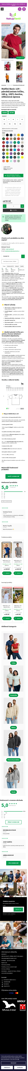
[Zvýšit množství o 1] (22, 206)
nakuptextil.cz (7, 986)
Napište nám (4, 963)
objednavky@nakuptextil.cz (12, 251)
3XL (10, 124)
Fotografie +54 (20, 57)
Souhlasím (20, 1067)
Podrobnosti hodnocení (18, 85)
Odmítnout (7, 1067)
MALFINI (9, 169)
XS (4, 119)
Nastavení (13, 1063)
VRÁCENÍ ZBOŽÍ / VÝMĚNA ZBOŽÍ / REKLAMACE (12, 956)
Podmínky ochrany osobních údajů (9, 967)
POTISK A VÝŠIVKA (5, 969)
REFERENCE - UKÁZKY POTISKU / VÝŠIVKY (10, 971)
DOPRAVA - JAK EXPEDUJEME (8, 960)
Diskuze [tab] (17, 266)
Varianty (7, 573)
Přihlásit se (18, 909)
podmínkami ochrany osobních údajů (12, 914)
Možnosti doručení (8, 130)
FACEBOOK (6, 984)
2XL (4, 124)
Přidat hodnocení (6, 501)
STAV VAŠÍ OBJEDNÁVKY (7, 973)
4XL (15, 124)
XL (22, 119)
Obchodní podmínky (5, 965)
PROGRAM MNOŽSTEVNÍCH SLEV (9, 958)
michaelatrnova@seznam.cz (10, 980)
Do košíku (14, 210)
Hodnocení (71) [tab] (10, 266)
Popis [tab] (4, 266)
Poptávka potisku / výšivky (9, 261)
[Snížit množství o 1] (4, 206)
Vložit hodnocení (13, 476)
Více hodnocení (13, 863)
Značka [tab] (21, 266)
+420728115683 (7, 982)
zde (18, 1059)
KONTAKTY (4, 954)
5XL (20, 124)
